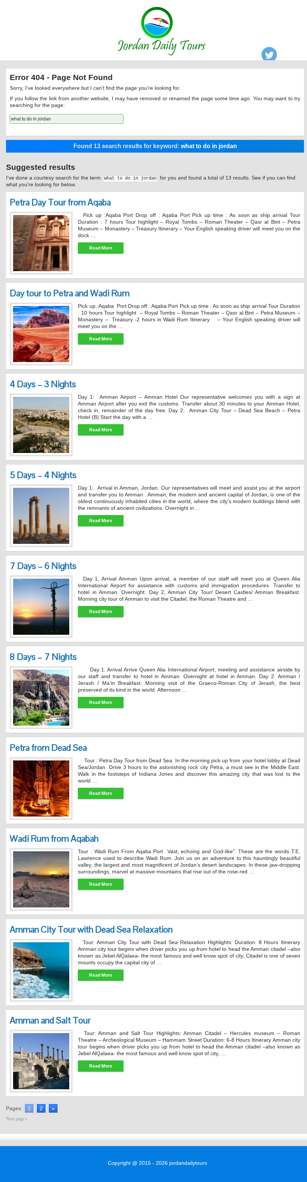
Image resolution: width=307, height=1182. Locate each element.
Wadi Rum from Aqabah (54, 838)
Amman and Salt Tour (50, 1020)
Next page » (16, 1118)
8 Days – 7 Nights (43, 656)
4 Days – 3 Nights (43, 384)
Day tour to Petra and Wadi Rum (70, 293)
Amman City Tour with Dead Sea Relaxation (91, 929)
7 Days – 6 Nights (43, 566)
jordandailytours (188, 1163)
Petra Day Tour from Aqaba (60, 202)
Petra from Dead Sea (48, 747)
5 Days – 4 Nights (43, 475)
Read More (100, 248)
